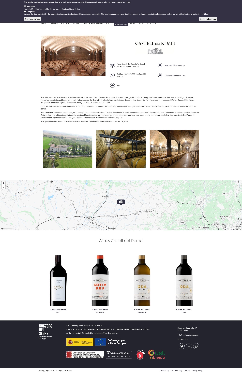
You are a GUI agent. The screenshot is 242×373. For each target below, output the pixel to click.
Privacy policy (196, 370)
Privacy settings (121, 24)
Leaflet (232, 229)
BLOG (141, 23)
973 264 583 (182, 339)
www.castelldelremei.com (175, 65)
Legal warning (176, 370)
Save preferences (32, 19)
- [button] (3, 187)
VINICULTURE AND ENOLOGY (96, 23)
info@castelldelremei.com (175, 75)
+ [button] (3, 183)
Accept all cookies (208, 19)
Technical (30, 6)
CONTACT (151, 23)
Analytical (30, 11)
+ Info (128, 2)
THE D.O (53, 23)
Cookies (187, 370)
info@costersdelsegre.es (188, 335)
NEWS (132, 23)
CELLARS (65, 23)
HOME (44, 23)
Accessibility (164, 370)
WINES (76, 23)
